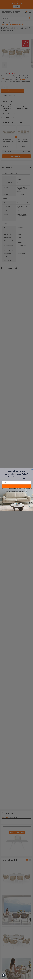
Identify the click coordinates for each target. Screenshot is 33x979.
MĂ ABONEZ (16, 486)
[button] (3, 975)
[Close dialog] (31, 469)
